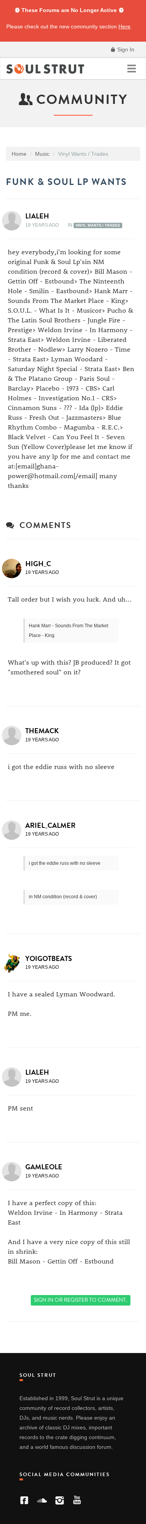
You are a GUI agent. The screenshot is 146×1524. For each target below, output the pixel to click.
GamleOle (43, 1167)
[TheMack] (14, 735)
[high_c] (14, 568)
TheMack (42, 731)
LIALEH (37, 216)
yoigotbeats (48, 959)
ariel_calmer (50, 825)
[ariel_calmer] (14, 830)
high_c (38, 564)
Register (76, 1300)
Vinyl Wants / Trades (98, 225)
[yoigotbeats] (14, 963)
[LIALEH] (14, 221)
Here (124, 26)
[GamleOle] (14, 1171)
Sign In (125, 49)
